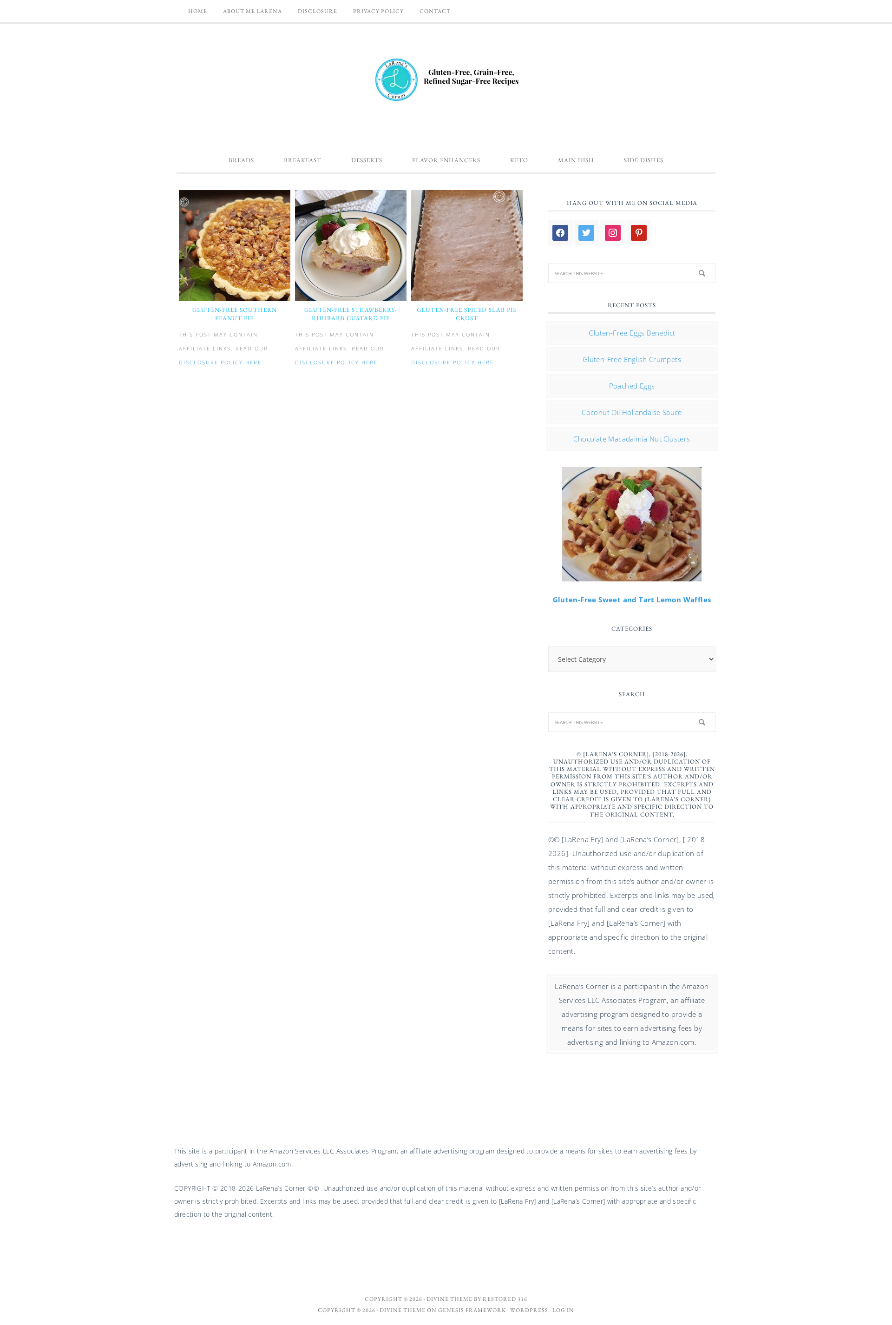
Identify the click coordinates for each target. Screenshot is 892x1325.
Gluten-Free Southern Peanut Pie (234, 314)
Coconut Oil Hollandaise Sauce (632, 412)
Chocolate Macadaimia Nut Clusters (631, 438)
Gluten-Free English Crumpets (632, 359)
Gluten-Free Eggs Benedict (632, 332)
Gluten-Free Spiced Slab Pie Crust (467, 314)
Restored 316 (505, 1299)
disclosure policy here (220, 362)
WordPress (529, 1310)
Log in (563, 1310)
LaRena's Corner (446, 80)
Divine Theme (403, 1310)
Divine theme (449, 1299)
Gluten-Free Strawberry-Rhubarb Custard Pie (350, 314)
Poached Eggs (632, 385)
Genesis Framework (472, 1310)
